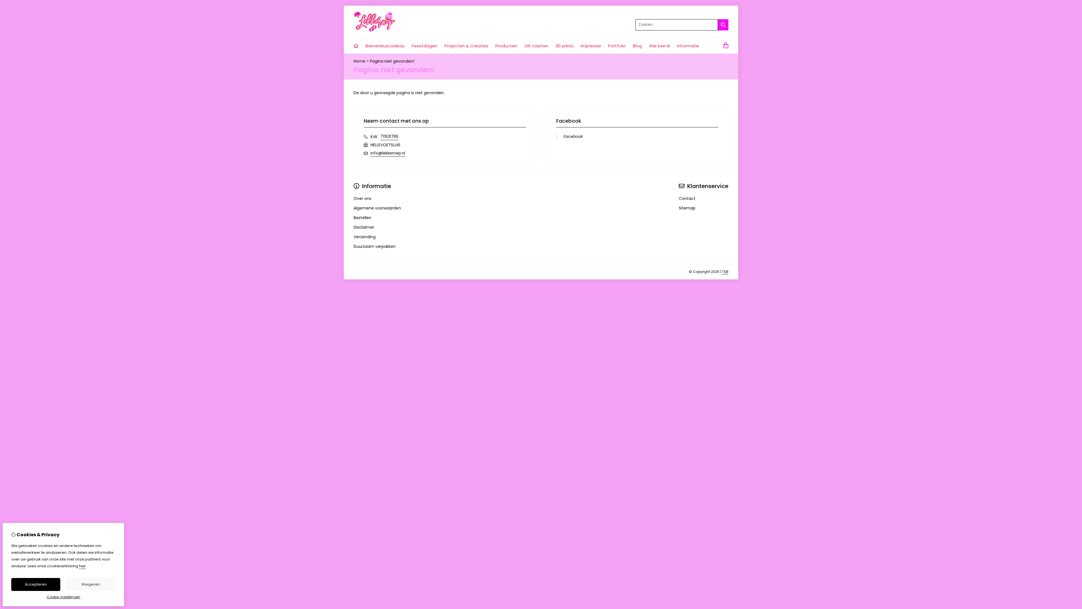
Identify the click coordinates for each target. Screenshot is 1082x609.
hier (82, 566)
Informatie (688, 46)
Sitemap (687, 208)
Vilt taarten (536, 46)
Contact (687, 198)
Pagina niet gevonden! (392, 61)
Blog (637, 46)
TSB (725, 271)
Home (359, 61)
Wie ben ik (659, 46)
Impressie (591, 46)
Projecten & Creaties (466, 46)
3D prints (564, 46)
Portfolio (617, 46)
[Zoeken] (723, 24)
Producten (506, 46)
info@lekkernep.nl (388, 153)
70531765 (389, 136)
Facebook (573, 136)
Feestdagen (424, 46)
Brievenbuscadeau (385, 46)
